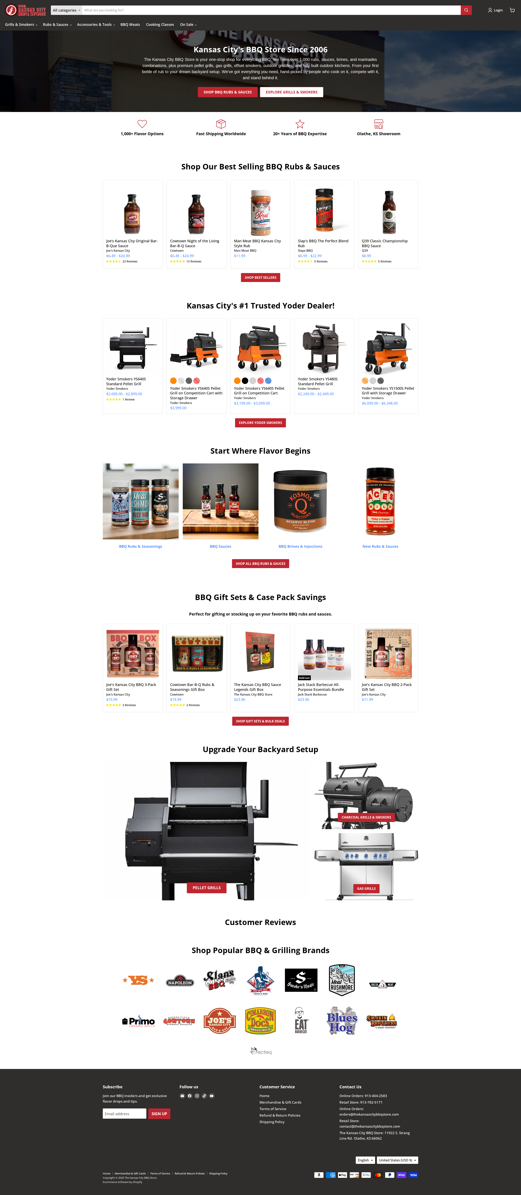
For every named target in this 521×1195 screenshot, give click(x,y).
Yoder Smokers (117, 388)
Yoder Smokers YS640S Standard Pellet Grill (126, 381)
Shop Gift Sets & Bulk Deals (260, 721)
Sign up (159, 1113)
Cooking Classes (160, 24)
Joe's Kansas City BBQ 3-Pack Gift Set (131, 687)
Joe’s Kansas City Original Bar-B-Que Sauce (132, 243)
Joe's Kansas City (118, 250)
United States (395, 1160)
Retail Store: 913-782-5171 (361, 1102)
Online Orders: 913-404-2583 (363, 1095)
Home (264, 1095)
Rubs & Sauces (56, 24)
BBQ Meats (130, 24)
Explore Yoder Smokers (260, 422)
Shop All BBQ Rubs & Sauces (260, 563)
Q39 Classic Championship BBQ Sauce (385, 243)
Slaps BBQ (305, 250)
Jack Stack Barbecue (312, 694)
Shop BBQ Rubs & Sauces (228, 92)
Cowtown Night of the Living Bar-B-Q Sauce (194, 243)
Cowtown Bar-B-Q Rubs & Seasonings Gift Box (192, 687)
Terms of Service (272, 1108)
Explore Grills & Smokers (291, 92)
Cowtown (177, 250)
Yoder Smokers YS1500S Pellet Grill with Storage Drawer (388, 391)
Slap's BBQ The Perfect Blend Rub (323, 243)
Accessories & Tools (95, 24)
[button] (496, 10)
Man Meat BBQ (245, 250)
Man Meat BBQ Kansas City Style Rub (257, 243)
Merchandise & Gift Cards (280, 1102)
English (363, 1160)
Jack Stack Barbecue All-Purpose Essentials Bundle (321, 687)
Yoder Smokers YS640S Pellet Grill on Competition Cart (259, 391)
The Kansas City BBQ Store (253, 694)
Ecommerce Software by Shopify (122, 1182)
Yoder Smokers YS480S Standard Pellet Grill (318, 381)
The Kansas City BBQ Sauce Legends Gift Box (257, 687)
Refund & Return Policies (279, 1115)
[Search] (466, 10)
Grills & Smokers (20, 24)
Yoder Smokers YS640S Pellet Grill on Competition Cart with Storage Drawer (196, 393)
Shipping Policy (272, 1121)
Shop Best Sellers (260, 277)
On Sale (187, 24)
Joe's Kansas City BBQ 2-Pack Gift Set (387, 687)
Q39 (365, 250)
